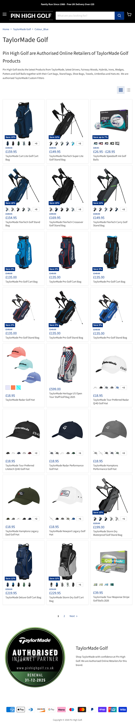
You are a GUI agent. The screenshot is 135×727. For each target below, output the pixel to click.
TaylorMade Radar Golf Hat (20, 399)
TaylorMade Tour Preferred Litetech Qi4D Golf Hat (19, 467)
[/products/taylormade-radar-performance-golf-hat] (67, 430)
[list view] (128, 90)
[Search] (119, 16)
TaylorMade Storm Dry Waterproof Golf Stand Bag (107, 533)
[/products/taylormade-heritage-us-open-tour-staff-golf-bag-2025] (67, 364)
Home (6, 29)
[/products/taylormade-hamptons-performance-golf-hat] (111, 430)
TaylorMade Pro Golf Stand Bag (22, 337)
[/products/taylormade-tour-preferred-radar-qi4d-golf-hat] (111, 364)
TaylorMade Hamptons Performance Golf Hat (105, 467)
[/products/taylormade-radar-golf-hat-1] (24, 364)
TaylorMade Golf (22, 29)
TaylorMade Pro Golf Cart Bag (21, 281)
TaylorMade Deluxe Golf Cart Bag (23, 597)
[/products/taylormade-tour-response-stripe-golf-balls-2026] (111, 561)
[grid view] (121, 90)
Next (72, 616)
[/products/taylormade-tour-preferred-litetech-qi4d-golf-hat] (24, 430)
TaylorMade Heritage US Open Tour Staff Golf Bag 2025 (65, 395)
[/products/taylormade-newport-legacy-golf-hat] (67, 496)
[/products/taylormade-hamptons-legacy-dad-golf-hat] (24, 496)
